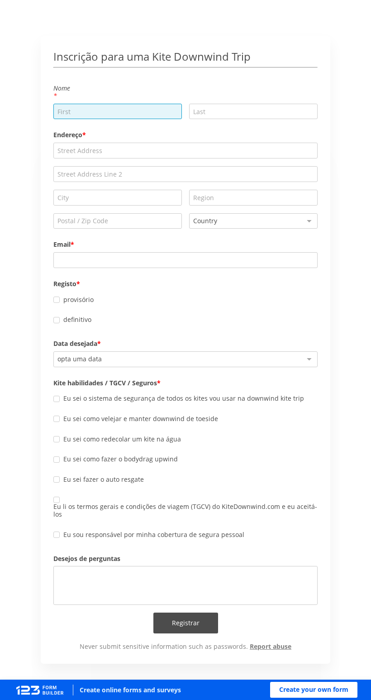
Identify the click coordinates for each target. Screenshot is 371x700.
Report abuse (270, 646)
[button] (313, 690)
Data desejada (75, 343)
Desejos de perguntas (86, 558)
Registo (64, 283)
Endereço (67, 134)
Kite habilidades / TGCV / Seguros (105, 383)
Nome (61, 88)
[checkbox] (56, 300)
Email (62, 244)
